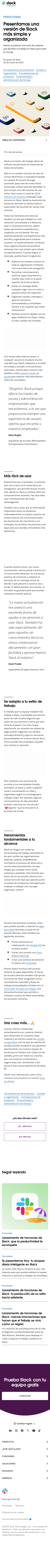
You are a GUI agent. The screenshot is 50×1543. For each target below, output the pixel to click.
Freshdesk (31, 963)
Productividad (12, 16)
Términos (19, 1505)
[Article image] (25, 1206)
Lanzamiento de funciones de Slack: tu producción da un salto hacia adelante (24, 1293)
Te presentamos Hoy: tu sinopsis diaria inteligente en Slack (23, 1262)
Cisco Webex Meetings (27, 954)
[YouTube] (33, 1431)
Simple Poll (36, 945)
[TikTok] (39, 1431)
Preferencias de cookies (13, 1512)
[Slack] (9, 4)
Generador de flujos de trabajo (20, 988)
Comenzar (25, 1396)
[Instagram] (16, 1431)
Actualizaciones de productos (18, 69)
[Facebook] (22, 1431)
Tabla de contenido (13, 140)
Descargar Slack (9, 1499)
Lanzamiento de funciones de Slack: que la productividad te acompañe (22, 1241)
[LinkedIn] (10, 1431)
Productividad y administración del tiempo (18, 1102)
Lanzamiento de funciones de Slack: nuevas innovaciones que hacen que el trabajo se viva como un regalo (24, 1318)
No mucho (25, 1137)
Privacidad (7, 1505)
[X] (28, 1431)
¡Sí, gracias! (25, 1126)
